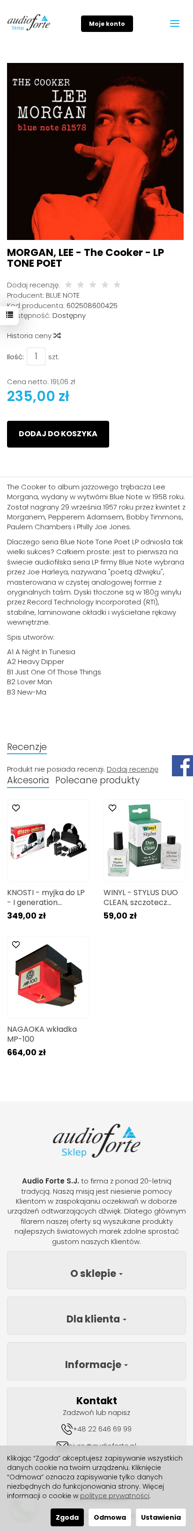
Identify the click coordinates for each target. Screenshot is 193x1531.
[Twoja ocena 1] (68, 285)
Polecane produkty (97, 780)
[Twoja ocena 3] (93, 285)
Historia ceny (30, 335)
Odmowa (110, 1517)
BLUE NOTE (63, 295)
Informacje (94, 1364)
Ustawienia (161, 1517)
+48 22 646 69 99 (102, 1429)
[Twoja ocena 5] (117, 285)
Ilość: (15, 357)
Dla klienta (94, 1319)
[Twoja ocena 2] (80, 285)
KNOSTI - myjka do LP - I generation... (46, 897)
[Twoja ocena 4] (105, 285)
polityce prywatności (114, 1495)
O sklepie (94, 1273)
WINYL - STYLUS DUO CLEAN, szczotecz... (141, 897)
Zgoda (67, 1517)
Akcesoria (28, 780)
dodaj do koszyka (58, 433)
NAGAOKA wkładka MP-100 (42, 1034)
